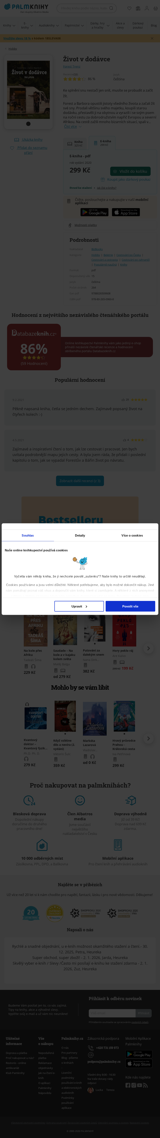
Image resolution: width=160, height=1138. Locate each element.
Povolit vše (130, 606)
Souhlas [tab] (28, 535)
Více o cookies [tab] (132, 535)
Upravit (76, 606)
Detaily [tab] (80, 535)
